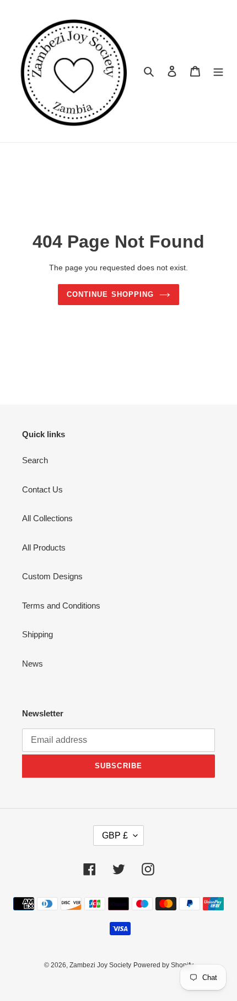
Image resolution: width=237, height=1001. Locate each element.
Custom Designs (52, 576)
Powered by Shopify (163, 965)
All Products (44, 547)
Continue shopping (110, 294)
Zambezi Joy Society (100, 965)
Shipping (37, 634)
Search (35, 460)
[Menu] (218, 71)
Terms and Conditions (61, 605)
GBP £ (115, 835)
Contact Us (42, 489)
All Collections (47, 518)
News (32, 663)
